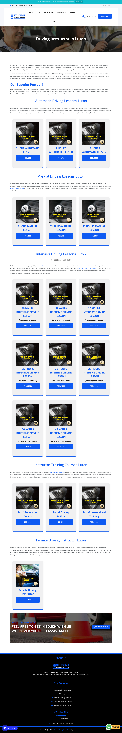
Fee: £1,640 (94, 386)
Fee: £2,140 (61, 447)
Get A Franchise (49, 12)
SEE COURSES (105, 16)
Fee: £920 (60, 522)
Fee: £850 (27, 522)
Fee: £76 (61, 158)
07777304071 (91, 16)
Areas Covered (61, 12)
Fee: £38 (27, 158)
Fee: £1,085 (94, 326)
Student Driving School (61, 730)
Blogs (54, 21)
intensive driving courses (46, 266)
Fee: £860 (61, 326)
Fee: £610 (27, 326)
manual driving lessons (17, 188)
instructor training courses (56, 472)
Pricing (38, 12)
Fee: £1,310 (28, 386)
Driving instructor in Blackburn (88, 268)
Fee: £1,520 (61, 386)
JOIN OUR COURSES (100, 627)
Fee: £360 (94, 158)
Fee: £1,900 (94, 522)
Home (31, 12)
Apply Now (79, 1)
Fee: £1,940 (28, 447)
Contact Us (73, 12)
